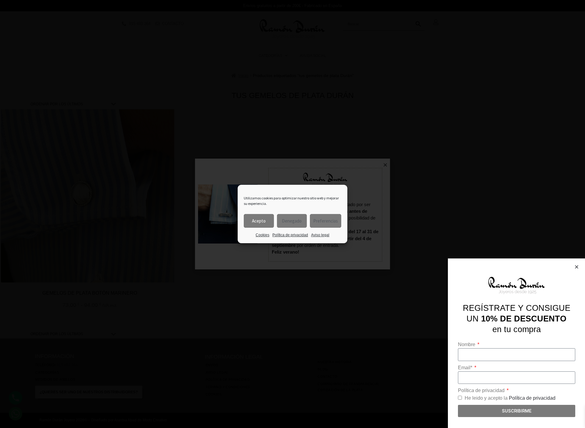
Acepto (259, 221)
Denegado (292, 221)
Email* (465, 367)
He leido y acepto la (510, 398)
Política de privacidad (290, 235)
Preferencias (325, 221)
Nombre (467, 344)
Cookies (262, 235)
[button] (576, 267)
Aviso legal (320, 235)
